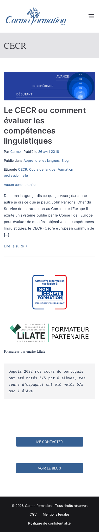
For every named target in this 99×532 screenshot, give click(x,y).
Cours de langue (42, 169)
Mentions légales (56, 514)
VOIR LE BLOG (49, 468)
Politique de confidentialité (49, 523)
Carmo (15, 151)
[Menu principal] (91, 16)
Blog (65, 160)
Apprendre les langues (42, 160)
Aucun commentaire (20, 184)
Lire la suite (14, 246)
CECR (22, 169)
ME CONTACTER (49, 442)
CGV (33, 514)
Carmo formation (38, 506)
